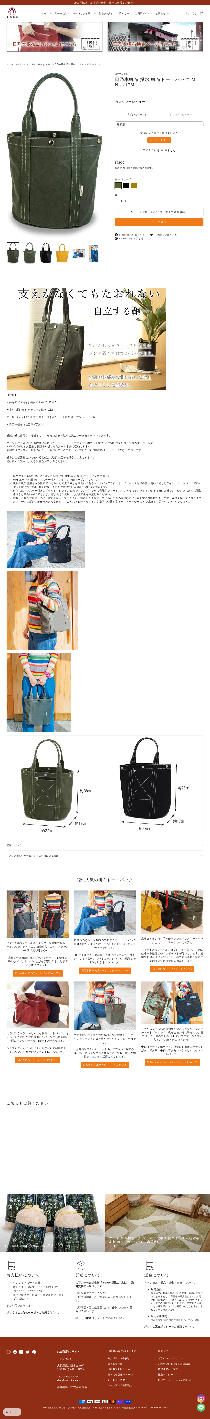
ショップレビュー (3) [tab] (181, 114)
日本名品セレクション (120, 1369)
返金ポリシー (163, 1326)
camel (134, 186)
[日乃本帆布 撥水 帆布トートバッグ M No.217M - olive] (8, 1169)
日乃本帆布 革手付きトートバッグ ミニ (105, 1065)
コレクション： (22, 64)
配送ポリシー (94, 1318)
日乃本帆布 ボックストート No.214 (172, 969)
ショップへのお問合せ (120, 1385)
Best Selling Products (42, 64)
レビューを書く (159, 140)
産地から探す (106, 13)
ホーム (45, 13)
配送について (14, 845)
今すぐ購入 (159, 221)
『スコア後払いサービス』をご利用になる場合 (32, 855)
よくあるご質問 (116, 1380)
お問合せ (161, 13)
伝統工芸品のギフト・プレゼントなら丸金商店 (69, 1408)
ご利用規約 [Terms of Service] (174, 1364)
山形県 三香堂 (121, 74)
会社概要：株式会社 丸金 (72, 1387)
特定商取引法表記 (168, 1369)
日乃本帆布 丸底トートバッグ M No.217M (105, 970)
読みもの (124, 13)
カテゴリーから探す (118, 1358)
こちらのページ (26, 1312)
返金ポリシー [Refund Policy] (174, 1380)
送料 (122, 168)
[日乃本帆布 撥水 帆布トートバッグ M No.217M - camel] (16, 1169)
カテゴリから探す (83, 13)
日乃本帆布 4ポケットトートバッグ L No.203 (172, 1062)
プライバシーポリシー (170, 1358)
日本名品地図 (115, 1364)
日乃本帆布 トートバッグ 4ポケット (38, 1060)
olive (118, 186)
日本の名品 (61, 13)
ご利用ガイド (142, 13)
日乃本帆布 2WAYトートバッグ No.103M (38, 973)
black (126, 186)
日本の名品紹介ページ (120, 1374)
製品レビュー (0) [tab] (137, 114)
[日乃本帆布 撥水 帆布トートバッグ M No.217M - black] (12, 1169)
